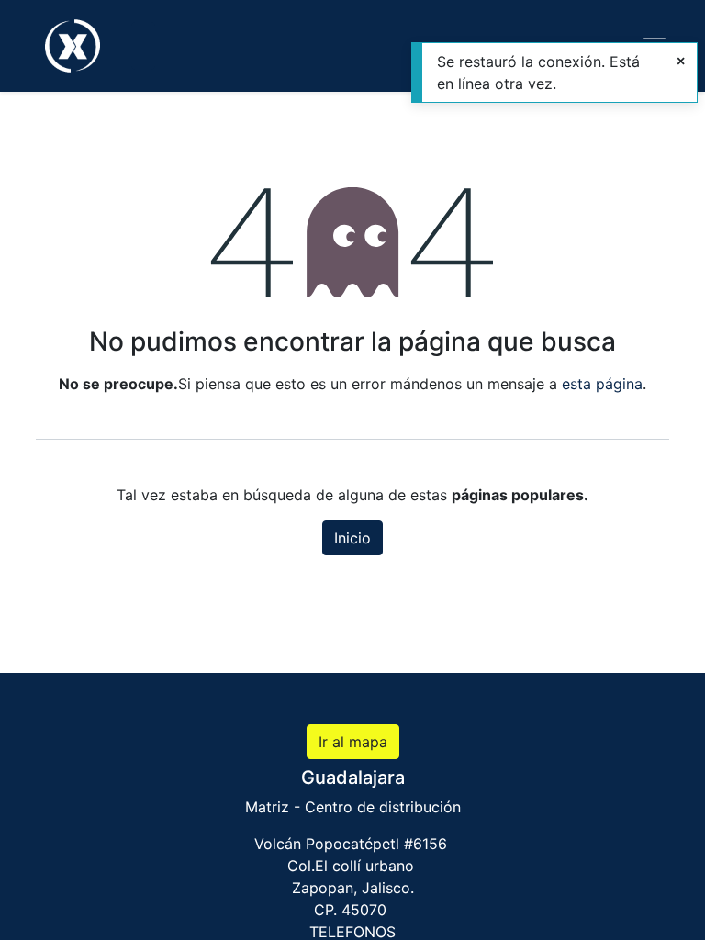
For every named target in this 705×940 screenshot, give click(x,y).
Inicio (352, 538)
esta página (602, 384)
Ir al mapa (353, 742)
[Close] (681, 60)
